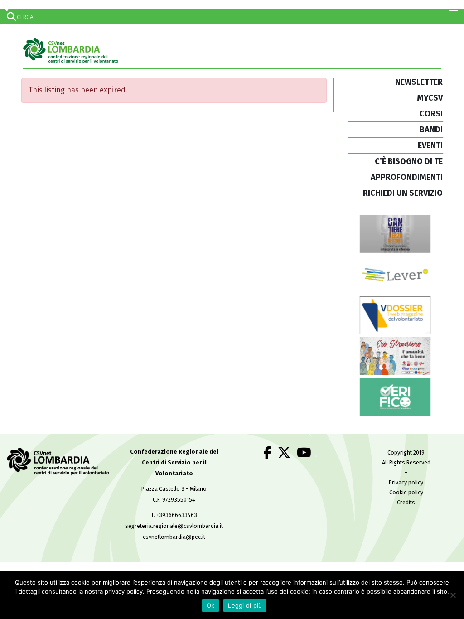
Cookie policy (406, 492)
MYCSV (430, 98)
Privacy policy (406, 482)
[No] (452, 595)
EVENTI (430, 145)
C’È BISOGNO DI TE (409, 161)
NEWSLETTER (419, 82)
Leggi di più (245, 605)
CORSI (431, 114)
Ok (211, 605)
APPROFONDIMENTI (407, 177)
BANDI (431, 130)
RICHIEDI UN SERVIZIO (403, 193)
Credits (406, 502)
